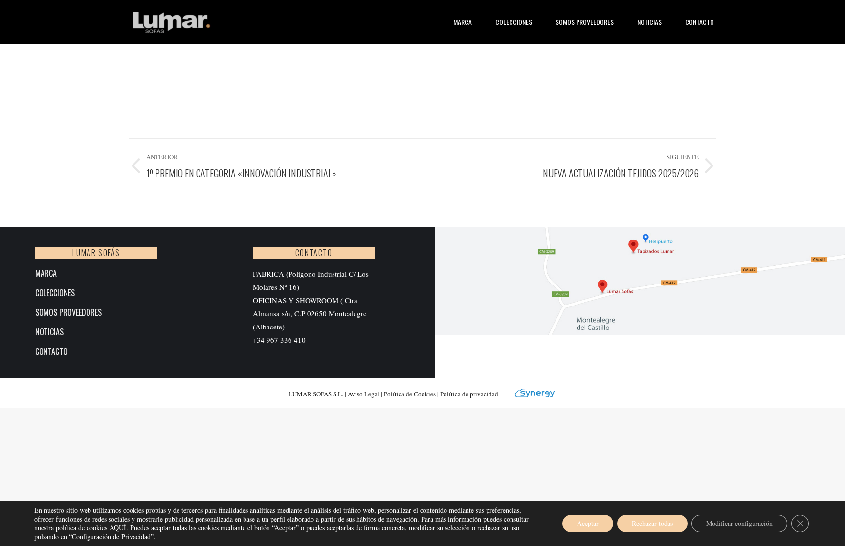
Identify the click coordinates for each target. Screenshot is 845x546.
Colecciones (55, 293)
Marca (46, 273)
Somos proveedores (68, 312)
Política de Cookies (410, 394)
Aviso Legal (363, 394)
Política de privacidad (469, 394)
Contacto (51, 352)
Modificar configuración (739, 523)
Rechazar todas (652, 523)
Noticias (49, 332)
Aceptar (588, 523)
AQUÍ (118, 527)
